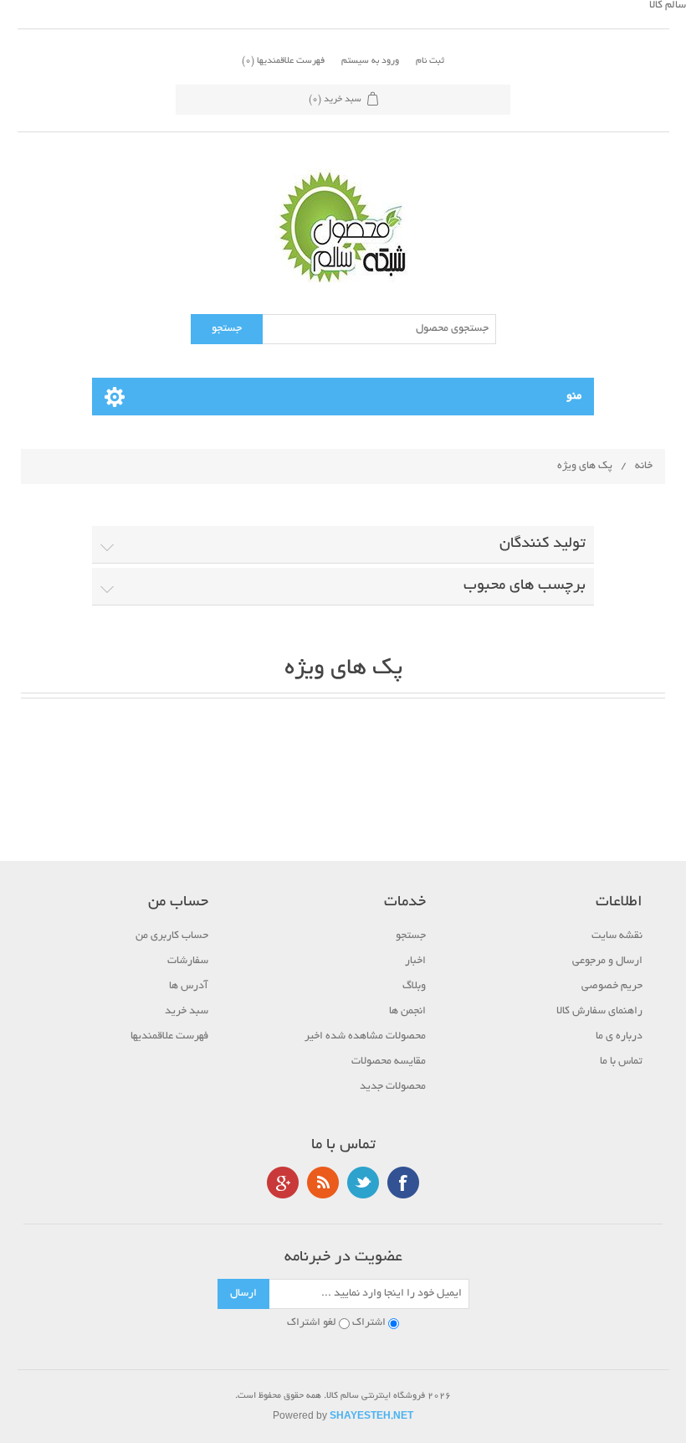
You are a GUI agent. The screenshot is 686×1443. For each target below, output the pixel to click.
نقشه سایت (616, 936)
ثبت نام (430, 61)
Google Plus (283, 1182)
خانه (644, 466)
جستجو (411, 936)
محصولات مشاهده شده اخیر (365, 1037)
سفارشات (187, 961)
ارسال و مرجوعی (607, 961)
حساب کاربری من (172, 936)
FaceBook (403, 1182)
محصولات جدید (393, 1087)
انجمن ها (407, 1012)
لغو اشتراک (311, 1323)
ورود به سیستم (370, 61)
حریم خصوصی (611, 986)
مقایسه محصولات (388, 1062)
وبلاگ (414, 986)
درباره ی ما (619, 1037)
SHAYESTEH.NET (371, 1417)
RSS (323, 1182)
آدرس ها (188, 986)
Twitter (363, 1182)
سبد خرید (186, 1012)
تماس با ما (621, 1062)
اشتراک (369, 1323)
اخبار (415, 961)
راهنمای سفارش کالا (599, 1012)
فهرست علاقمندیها (169, 1037)
